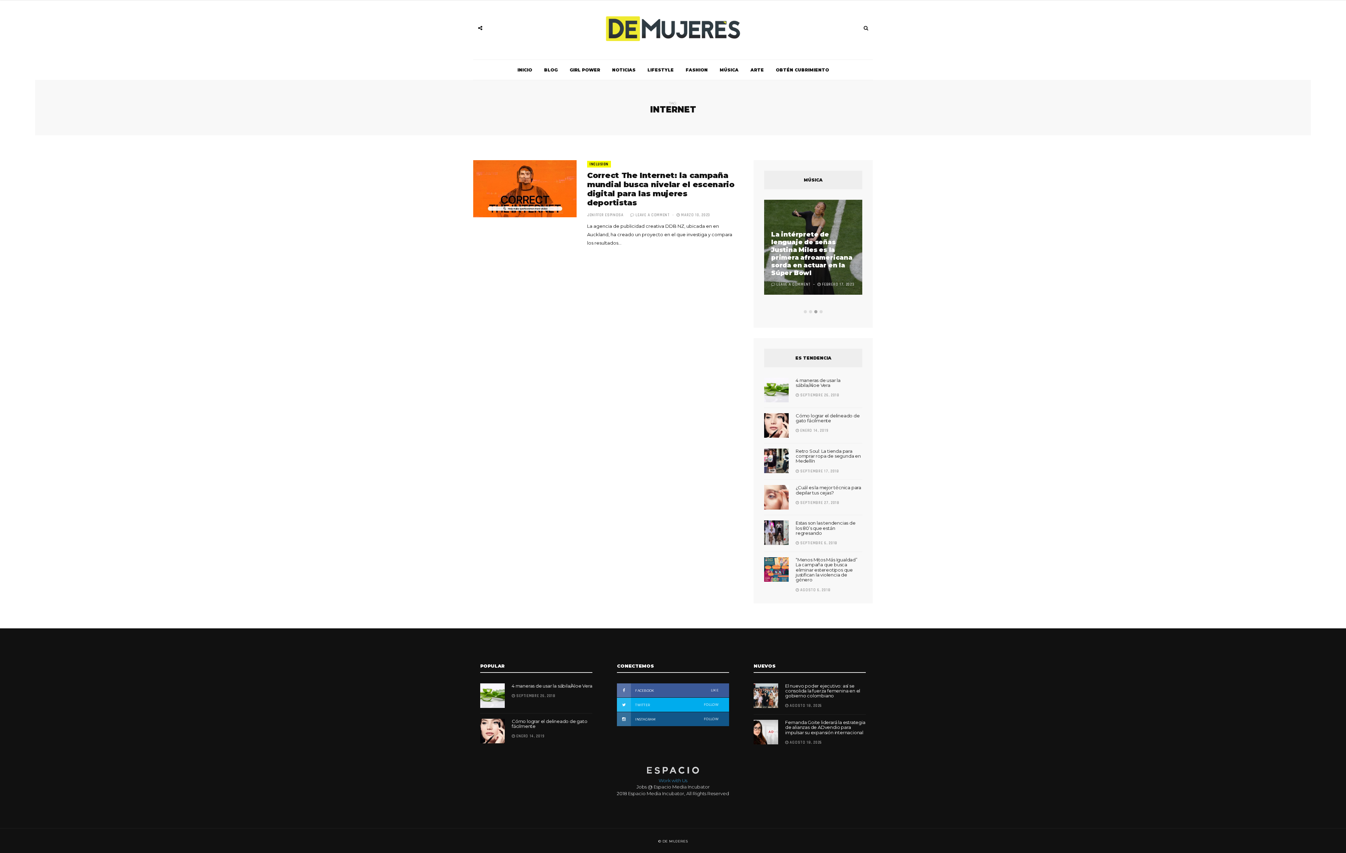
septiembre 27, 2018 (819, 502)
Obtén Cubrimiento (802, 70)
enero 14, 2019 (813, 430)
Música (729, 70)
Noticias (623, 70)
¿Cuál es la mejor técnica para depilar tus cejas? (828, 490)
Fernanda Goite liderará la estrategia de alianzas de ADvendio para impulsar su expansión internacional (825, 727)
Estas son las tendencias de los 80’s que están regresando (826, 528)
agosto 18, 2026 (805, 705)
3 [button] (815, 311)
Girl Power (585, 70)
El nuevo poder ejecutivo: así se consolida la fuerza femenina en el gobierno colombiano (822, 691)
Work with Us (673, 780)
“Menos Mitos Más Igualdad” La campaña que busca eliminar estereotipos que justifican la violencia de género (826, 569)
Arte (757, 70)
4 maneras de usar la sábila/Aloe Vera (818, 382)
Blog (551, 70)
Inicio (524, 70)
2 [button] (810, 311)
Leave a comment (652, 215)
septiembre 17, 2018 (819, 471)
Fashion (697, 70)
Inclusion (599, 164)
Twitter (676, 705)
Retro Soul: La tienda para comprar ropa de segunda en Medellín (828, 456)
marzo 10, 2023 (695, 215)
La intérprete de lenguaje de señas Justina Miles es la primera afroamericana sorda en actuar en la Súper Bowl (811, 254)
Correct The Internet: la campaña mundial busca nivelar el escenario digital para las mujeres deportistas (661, 189)
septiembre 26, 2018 (819, 395)
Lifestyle (660, 70)
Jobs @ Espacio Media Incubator (673, 787)
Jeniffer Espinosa (605, 215)
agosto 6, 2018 (814, 590)
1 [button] (805, 311)
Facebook (676, 690)
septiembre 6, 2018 (818, 543)
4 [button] (821, 311)
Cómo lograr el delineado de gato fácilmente (828, 418)
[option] (813, 248)
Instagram (676, 719)
